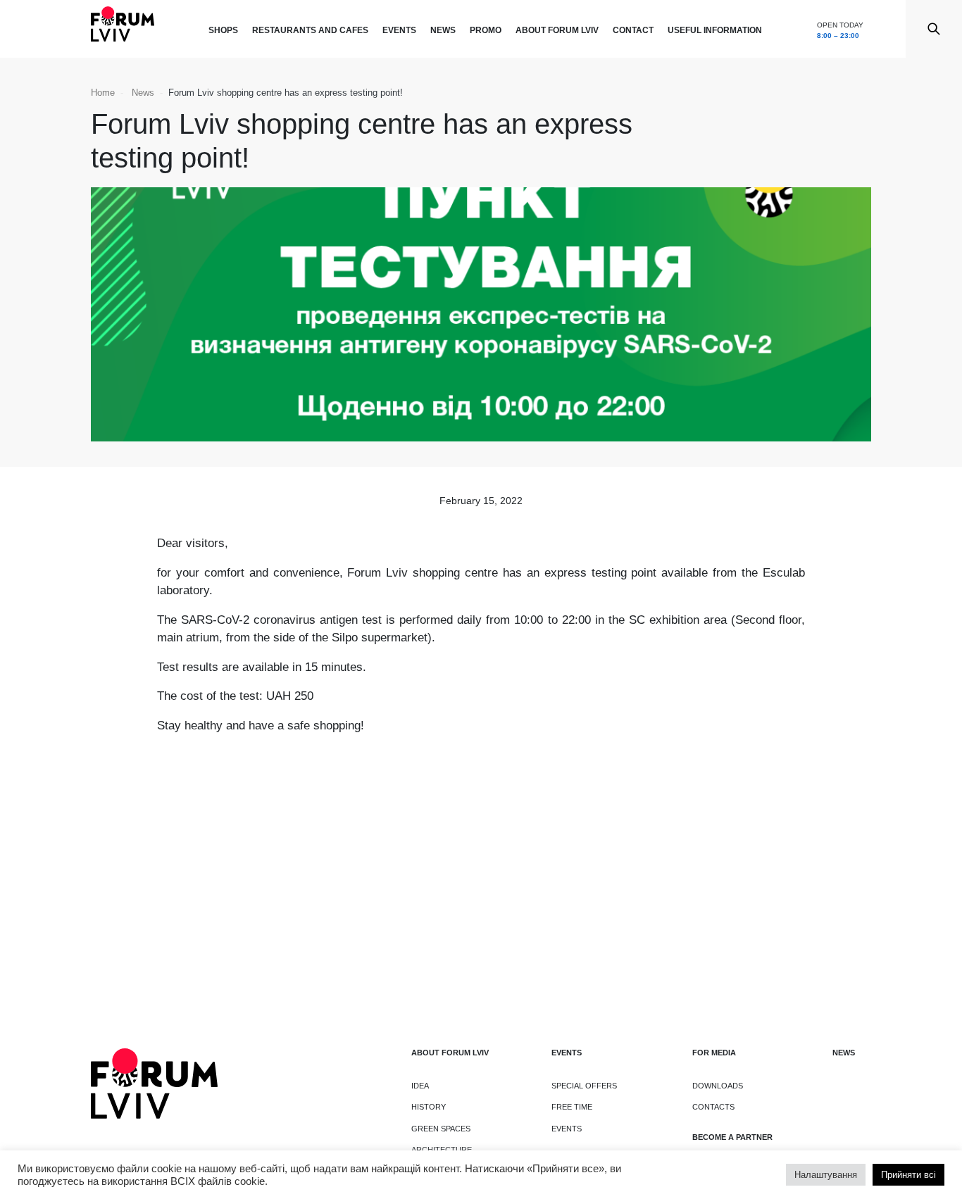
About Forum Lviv (557, 30)
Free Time (571, 1107)
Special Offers (584, 1085)
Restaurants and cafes (310, 30)
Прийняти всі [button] (908, 1174)
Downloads (717, 1085)
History (428, 1107)
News (443, 30)
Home (103, 92)
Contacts (713, 1107)
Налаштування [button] (825, 1174)
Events (399, 30)
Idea (420, 1085)
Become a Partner (732, 1137)
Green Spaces (440, 1128)
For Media (714, 1052)
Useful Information (715, 30)
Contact (633, 30)
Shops (223, 30)
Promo (485, 30)
